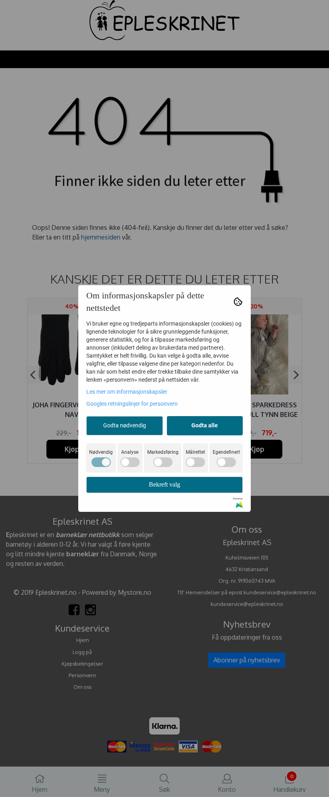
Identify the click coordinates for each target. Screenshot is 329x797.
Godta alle (204, 425)
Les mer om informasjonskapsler (126, 391)
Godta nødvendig (124, 425)
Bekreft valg (164, 484)
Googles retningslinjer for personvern (132, 404)
